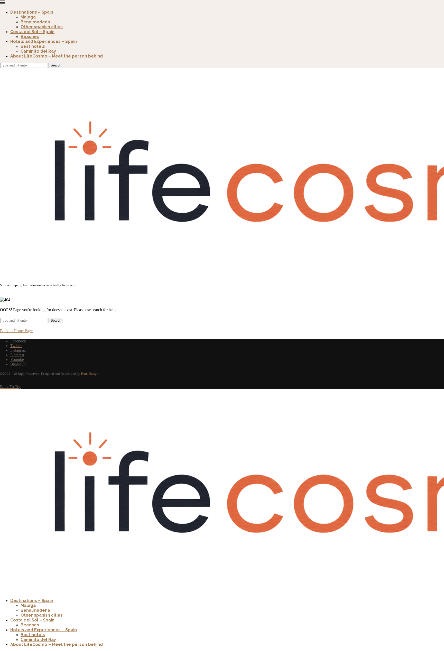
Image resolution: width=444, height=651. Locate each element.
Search (56, 65)
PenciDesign (89, 374)
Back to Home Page (16, 331)
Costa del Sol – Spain (32, 31)
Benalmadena (35, 22)
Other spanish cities (42, 26)
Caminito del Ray (38, 51)
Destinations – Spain (31, 12)
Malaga (28, 17)
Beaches (30, 36)
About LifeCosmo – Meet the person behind (56, 56)
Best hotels (33, 46)
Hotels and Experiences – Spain (43, 41)
